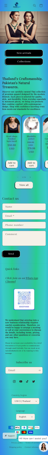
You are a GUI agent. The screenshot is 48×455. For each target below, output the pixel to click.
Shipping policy (15, 447)
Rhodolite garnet (31, 137)
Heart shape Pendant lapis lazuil (11, 138)
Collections (24, 61)
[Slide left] (18, 177)
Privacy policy (17, 443)
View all (24, 185)
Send (11, 253)
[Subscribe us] (39, 370)
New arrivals (24, 52)
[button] (6, 5)
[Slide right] (30, 177)
